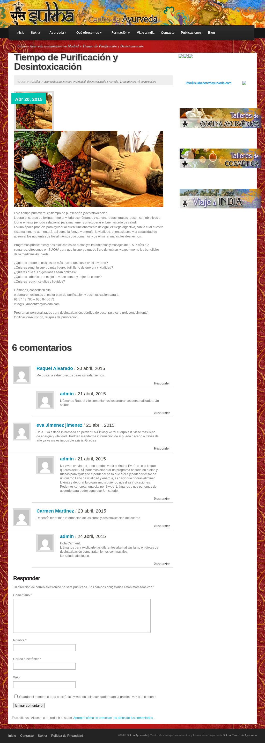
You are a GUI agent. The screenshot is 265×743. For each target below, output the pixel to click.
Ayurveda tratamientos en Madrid (54, 45)
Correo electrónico (27, 659)
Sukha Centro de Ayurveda (240, 735)
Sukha (35, 32)
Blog (211, 32)
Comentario (22, 595)
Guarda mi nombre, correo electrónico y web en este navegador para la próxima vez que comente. (88, 697)
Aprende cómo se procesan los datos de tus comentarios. (113, 718)
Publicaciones (191, 32)
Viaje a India (145, 32)
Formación (121, 32)
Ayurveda (58, 32)
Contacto (167, 32)
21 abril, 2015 (92, 393)
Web (16, 677)
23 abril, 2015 (92, 511)
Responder (162, 383)
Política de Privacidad (67, 736)
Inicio (20, 32)
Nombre (20, 640)
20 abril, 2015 (91, 368)
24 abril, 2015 (92, 536)
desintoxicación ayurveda (102, 81)
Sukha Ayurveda (137, 735)
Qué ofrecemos (89, 32)
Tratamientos (128, 81)
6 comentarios (147, 81)
